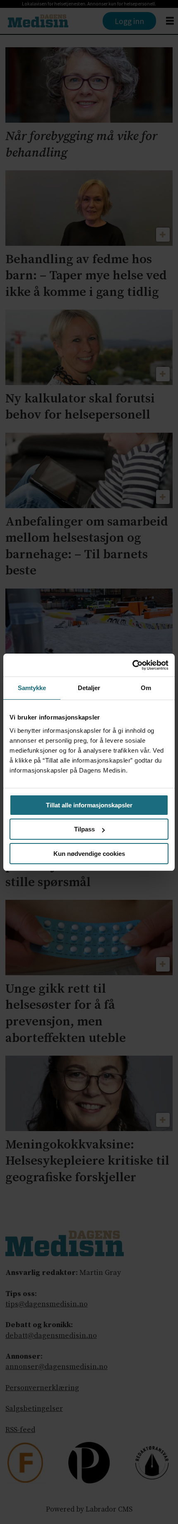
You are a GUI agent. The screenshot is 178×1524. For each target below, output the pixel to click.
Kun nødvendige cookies (89, 853)
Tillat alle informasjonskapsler (89, 805)
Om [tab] (146, 687)
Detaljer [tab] (89, 687)
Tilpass (84, 829)
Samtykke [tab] (32, 687)
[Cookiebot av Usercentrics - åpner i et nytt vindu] (132, 665)
